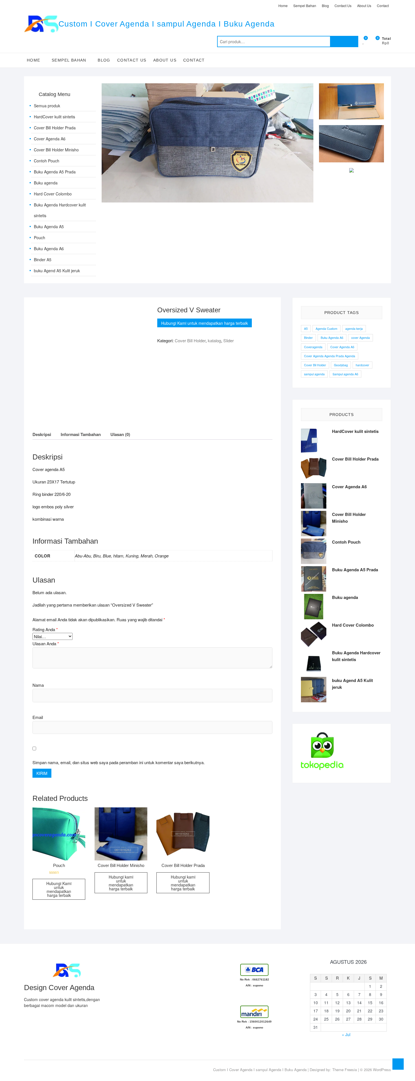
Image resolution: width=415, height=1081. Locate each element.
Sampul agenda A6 (345, 374)
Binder (308, 337)
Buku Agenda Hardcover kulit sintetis (60, 210)
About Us (364, 5)
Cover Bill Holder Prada (55, 127)
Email (37, 717)
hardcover (362, 365)
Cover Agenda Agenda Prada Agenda (329, 356)
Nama (38, 685)
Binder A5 (42, 259)
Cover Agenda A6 (49, 138)
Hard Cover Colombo (53, 194)
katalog (214, 340)
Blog (325, 5)
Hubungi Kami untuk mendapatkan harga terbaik (204, 323)
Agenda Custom (326, 328)
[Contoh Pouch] (207, 87)
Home (283, 5)
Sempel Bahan (304, 5)
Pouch (39, 237)
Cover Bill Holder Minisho (56, 149)
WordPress (382, 1069)
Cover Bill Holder (190, 340)
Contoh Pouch (46, 161)
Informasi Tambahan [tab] (81, 434)
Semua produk (47, 105)
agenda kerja (354, 328)
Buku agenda (46, 183)
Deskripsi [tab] (41, 434)
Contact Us (343, 5)
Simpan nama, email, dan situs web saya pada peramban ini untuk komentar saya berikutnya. (118, 762)
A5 (306, 328)
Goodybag (341, 365)
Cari (344, 41)
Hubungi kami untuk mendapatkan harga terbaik (121, 883)
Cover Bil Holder (315, 365)
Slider (228, 340)
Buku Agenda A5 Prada (55, 172)
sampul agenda (314, 374)
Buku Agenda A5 (49, 226)
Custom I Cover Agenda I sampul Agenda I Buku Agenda (166, 23)
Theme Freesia (344, 1069)
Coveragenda (313, 347)
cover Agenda (360, 337)
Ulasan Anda (45, 643)
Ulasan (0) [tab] (120, 434)
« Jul (346, 1034)
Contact (383, 5)
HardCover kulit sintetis (54, 116)
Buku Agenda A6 (49, 248)
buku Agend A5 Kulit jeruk (57, 270)
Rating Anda (45, 629)
